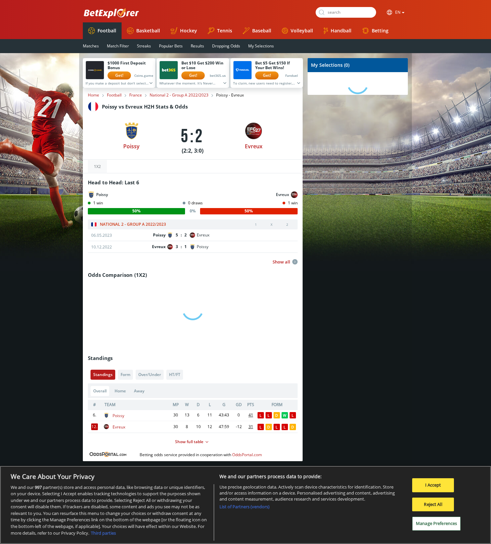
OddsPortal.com (247, 455)
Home (93, 95)
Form (125, 374)
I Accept (433, 485)
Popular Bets (171, 46)
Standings (103, 374)
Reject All (433, 504)
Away (139, 391)
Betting (380, 30)
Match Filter (118, 46)
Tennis (224, 30)
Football (107, 30)
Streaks (144, 46)
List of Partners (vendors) (244, 507)
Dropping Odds (226, 46)
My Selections (261, 46)
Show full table (189, 441)
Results (197, 46)
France (135, 95)
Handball (341, 30)
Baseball (261, 30)
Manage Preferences (436, 523)
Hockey (188, 30)
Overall (100, 391)
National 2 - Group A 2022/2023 (179, 95)
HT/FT (174, 374)
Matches (91, 46)
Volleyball (302, 30)
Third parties (103, 533)
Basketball (148, 30)
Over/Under (149, 374)
